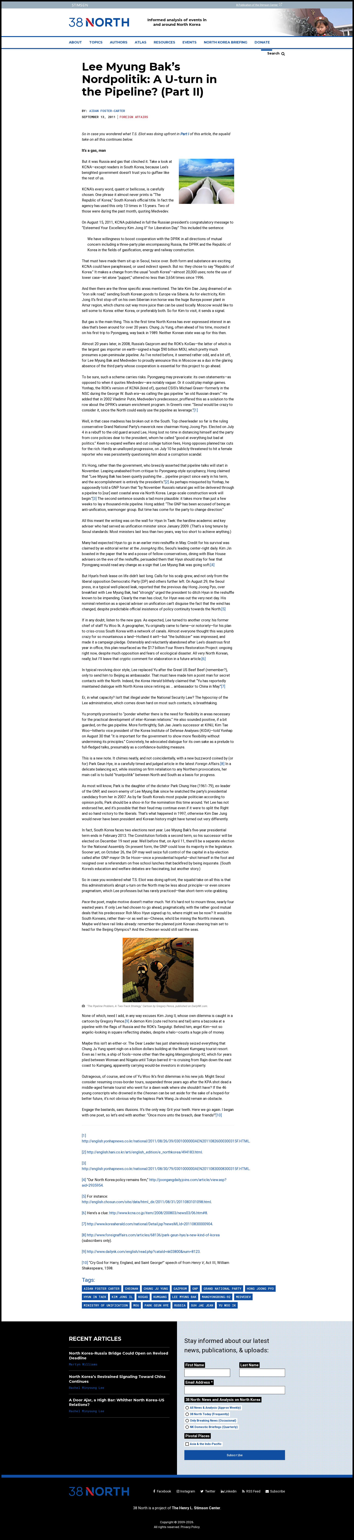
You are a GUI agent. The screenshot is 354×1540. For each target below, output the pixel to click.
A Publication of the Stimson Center (257, 4)
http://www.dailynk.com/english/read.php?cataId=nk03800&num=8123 (143, 1251)
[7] (223, 686)
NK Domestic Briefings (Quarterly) (214, 1427)
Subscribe (277, 1491)
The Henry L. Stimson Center (196, 1508)
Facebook (163, 1491)
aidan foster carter (101, 1288)
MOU (136, 1305)
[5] (223, 609)
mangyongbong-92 (216, 1297)
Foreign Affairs (134, 117)
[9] (127, 1021)
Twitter (209, 1491)
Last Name (249, 1365)
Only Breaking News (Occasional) (213, 1420)
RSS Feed (253, 1491)
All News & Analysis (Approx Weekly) (215, 1407)
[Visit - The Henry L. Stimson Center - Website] (122, 5)
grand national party (222, 1288)
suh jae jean (202, 1305)
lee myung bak (184, 1297)
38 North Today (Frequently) (209, 1414)
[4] (212, 565)
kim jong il (122, 1297)
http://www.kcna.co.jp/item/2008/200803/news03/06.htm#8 (158, 1213)
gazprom (180, 1288)
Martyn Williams (83, 1364)
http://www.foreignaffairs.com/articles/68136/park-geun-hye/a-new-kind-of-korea (153, 1235)
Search (273, 53)
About (77, 44)
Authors (118, 42)
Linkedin (230, 1491)
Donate (262, 42)
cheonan (131, 1288)
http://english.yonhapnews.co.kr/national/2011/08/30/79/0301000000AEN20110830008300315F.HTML (165, 1169)
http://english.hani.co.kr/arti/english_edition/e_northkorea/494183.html (144, 1152)
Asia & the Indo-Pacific (205, 1444)
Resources (164, 42)
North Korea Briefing (225, 42)
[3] (95, 498)
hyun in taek (95, 1297)
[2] (167, 482)
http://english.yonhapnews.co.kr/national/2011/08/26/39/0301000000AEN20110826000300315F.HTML (165, 1141)
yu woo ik (227, 1305)
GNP (195, 1288)
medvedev (243, 1297)
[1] (196, 410)
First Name (194, 1365)
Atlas (140, 42)
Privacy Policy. (190, 1527)
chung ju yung (156, 1288)
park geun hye (157, 1305)
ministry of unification (106, 1305)
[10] (219, 1115)
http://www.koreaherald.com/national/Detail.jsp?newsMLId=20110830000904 (149, 1224)
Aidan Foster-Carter (107, 111)
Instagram (187, 1491)
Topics (96, 42)
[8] (222, 764)
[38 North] (99, 1491)
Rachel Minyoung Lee (86, 1387)
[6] (204, 659)
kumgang (160, 1297)
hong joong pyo (260, 1288)
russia (179, 1305)
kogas (143, 1297)
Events (190, 42)
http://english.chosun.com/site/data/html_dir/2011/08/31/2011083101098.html (146, 1202)
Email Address (199, 1382)
